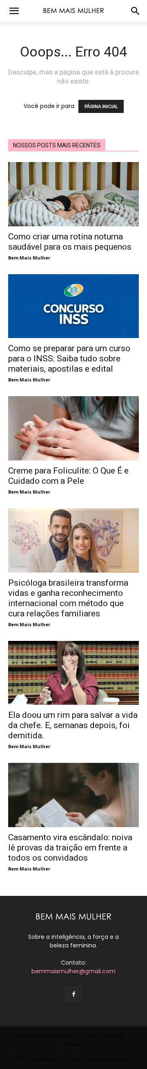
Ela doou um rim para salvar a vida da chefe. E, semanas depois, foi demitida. (73, 725)
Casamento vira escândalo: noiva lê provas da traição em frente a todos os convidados (70, 847)
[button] (14, 11)
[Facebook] (73, 994)
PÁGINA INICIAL (101, 106)
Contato (73, 1044)
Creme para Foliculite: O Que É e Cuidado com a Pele (68, 476)
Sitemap (114, 1036)
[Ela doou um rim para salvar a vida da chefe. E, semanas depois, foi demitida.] (73, 673)
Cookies (87, 1036)
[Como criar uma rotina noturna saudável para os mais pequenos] (73, 194)
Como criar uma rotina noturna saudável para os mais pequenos (69, 242)
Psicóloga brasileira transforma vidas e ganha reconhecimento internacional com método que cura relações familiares (68, 598)
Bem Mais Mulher (29, 258)
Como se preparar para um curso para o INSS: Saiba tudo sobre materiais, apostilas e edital (69, 358)
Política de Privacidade (44, 1036)
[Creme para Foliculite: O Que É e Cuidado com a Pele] (73, 428)
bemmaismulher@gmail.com (73, 971)
